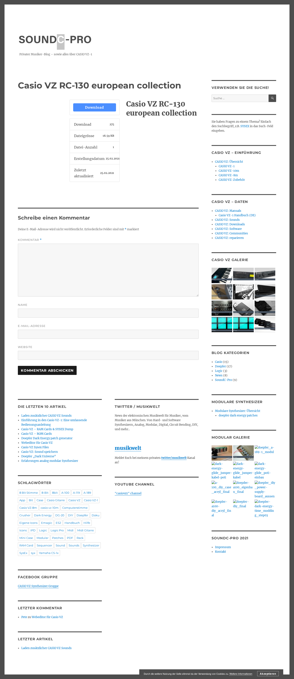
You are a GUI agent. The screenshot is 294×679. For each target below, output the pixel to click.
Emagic (46, 522)
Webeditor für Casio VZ (37, 443)
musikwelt (128, 448)
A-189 (87, 492)
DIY (70, 515)
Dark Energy (43, 515)
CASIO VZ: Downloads (230, 224)
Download (94, 107)
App (22, 500)
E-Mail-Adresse (32, 326)
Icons (23, 530)
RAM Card (26, 545)
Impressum (223, 547)
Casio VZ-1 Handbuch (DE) (237, 215)
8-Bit (45, 492)
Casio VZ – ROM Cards (36, 434)
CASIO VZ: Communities (231, 233)
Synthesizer (91, 545)
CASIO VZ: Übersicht (229, 162)
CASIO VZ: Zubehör (232, 180)
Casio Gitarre (56, 500)
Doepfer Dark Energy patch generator (47, 438)
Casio (218, 362)
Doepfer (82, 515)
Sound (60, 545)
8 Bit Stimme (28, 492)
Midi (70, 530)
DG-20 (59, 515)
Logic (43, 530)
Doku (95, 515)
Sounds (74, 545)
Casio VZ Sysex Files (35, 447)
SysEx (23, 553)
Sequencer (44, 545)
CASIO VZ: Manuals (228, 211)
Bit (31, 500)
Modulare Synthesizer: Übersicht (237, 411)
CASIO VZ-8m (228, 175)
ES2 (58, 522)
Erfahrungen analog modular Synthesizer (49, 461)
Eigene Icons (28, 522)
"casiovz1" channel (128, 493)
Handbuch (72, 522)
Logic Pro (57, 530)
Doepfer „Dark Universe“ (38, 456)
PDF (70, 538)
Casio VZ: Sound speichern (39, 452)
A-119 (76, 492)
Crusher (24, 515)
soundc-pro (55, 37)
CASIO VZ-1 (227, 166)
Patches (57, 538)
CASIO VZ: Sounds (227, 220)
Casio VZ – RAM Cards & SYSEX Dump (47, 429)
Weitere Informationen (240, 673)
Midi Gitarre (85, 530)
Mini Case (26, 538)
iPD (33, 530)
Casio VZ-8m (28, 507)
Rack (80, 538)
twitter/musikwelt (174, 458)
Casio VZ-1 (91, 500)
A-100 (65, 492)
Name (23, 304)
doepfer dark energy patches (238, 415)
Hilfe (87, 522)
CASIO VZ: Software (228, 229)
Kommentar (30, 240)
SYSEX (244, 126)
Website (25, 347)
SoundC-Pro (223, 380)
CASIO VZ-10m (229, 171)
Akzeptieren (268, 674)
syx (33, 553)
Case (40, 500)
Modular (42, 538)
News (219, 375)
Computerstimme (75, 507)
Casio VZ (74, 500)
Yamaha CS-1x (49, 553)
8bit (55, 492)
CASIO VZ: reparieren (229, 238)
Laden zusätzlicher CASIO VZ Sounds (46, 416)
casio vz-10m (50, 507)
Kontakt (220, 552)
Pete (24, 617)
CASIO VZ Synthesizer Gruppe (38, 586)
